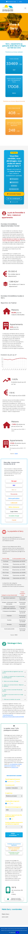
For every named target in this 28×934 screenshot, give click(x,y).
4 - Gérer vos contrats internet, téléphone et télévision (13, 685)
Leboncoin (14, 503)
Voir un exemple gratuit (14, 198)
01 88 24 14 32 (14, 767)
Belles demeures (14, 507)
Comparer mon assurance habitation (14, 844)
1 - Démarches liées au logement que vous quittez (12, 672)
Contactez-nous (11, 1)
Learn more (13, 932)
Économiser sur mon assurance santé (14, 853)
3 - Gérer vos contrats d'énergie (10, 681)
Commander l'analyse (15, 194)
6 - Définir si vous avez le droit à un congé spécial (12, 695)
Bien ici (14, 490)
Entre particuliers (14, 498)
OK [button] (17, 932)
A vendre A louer (14, 516)
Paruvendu (14, 494)
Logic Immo (14, 511)
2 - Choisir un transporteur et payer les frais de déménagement (13, 677)
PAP (14, 485)
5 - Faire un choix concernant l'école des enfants (12, 690)
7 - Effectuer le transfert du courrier (11, 699)
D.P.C (20, 1)
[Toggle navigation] (25, 8)
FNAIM (16, 453)
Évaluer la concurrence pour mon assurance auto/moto (14, 848)
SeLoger (14, 481)
